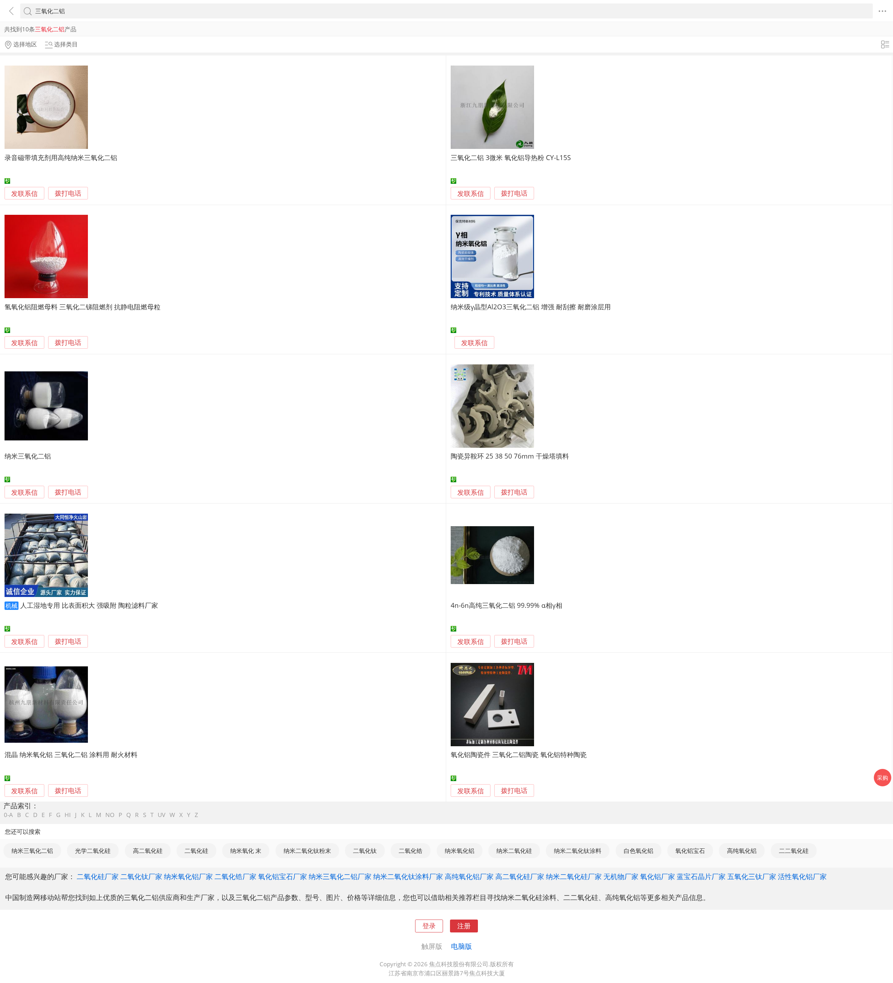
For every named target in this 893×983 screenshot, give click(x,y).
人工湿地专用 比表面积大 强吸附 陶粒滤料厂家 (89, 605)
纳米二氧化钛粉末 (307, 851)
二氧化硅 (196, 851)
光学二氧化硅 (93, 851)
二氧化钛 (365, 851)
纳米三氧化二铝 (28, 456)
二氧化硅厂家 (98, 876)
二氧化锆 (410, 851)
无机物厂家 (620, 876)
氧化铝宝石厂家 (282, 876)
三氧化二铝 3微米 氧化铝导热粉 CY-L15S (511, 157)
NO (109, 815)
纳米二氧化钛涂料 (577, 851)
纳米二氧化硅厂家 (574, 876)
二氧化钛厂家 (141, 876)
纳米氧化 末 (245, 851)
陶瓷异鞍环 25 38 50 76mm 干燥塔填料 (510, 456)
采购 (882, 777)
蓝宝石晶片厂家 (701, 876)
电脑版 (461, 946)
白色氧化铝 (638, 851)
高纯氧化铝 (742, 851)
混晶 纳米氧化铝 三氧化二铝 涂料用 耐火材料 (71, 754)
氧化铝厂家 (657, 876)
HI (68, 815)
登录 (429, 925)
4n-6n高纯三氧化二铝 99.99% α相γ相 (506, 605)
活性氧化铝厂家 (802, 876)
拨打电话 (68, 193)
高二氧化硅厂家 (519, 876)
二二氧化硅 (794, 851)
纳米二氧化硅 (514, 851)
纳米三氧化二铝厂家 (340, 876)
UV (161, 815)
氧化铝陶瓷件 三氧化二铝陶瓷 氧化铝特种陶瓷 (519, 754)
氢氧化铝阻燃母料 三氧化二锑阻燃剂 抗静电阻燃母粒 (82, 306)
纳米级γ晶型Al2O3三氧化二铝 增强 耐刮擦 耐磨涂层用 (531, 306)
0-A (8, 815)
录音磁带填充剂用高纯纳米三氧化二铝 (61, 157)
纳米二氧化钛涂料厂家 (408, 876)
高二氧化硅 (148, 851)
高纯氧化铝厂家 (469, 876)
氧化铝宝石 (690, 851)
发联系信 (24, 193)
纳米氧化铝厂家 (188, 876)
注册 (464, 925)
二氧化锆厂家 (235, 876)
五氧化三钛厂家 (751, 876)
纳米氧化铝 (459, 851)
